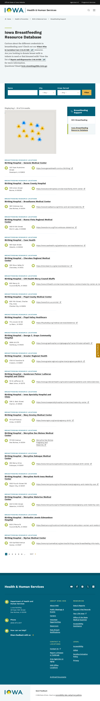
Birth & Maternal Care (39, 19)
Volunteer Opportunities (55, 621)
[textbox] (47, 93)
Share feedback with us (20, 635)
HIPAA (75, 650)
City (40, 88)
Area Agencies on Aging (56, 660)
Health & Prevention (21, 19)
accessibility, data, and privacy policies (69, 695)
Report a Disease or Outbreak (56, 654)
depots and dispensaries (27, 59)
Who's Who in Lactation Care (26, 48)
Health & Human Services (41, 10)
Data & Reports (79, 606)
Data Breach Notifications (55, 631)
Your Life (78, 613)
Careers (53, 616)
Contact (54, 649)
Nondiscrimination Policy (80, 655)
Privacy (76, 660)
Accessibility (78, 646)
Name (10, 88)
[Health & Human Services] (14, 10)
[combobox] (47, 92)
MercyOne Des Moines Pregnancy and (44, 442)
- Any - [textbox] (64, 93)
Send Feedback (41, 691)
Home (9, 19)
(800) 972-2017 (16, 623)
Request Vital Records (82, 609)
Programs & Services (88, 2)
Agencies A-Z (74, 2)
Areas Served (63, 88)
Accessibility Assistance (78, 625)
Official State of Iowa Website (15, 2)
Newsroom (54, 626)
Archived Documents (58, 677)
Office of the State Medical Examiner (80, 619)
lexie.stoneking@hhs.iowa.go (34, 66)
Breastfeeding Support (58, 19)
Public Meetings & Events (57, 611)
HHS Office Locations (54, 666)
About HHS (54, 606)
